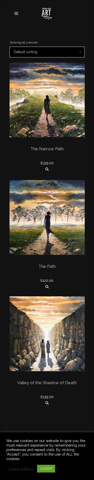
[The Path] (47, 287)
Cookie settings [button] (20, 469)
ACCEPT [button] (46, 469)
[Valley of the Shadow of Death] (47, 403)
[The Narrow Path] (47, 169)
